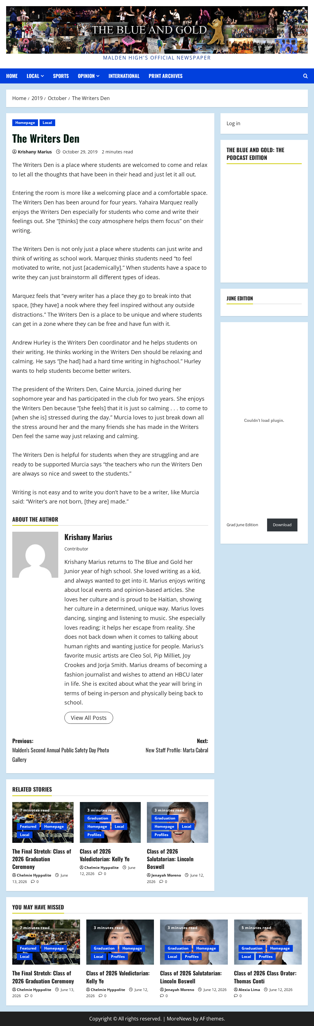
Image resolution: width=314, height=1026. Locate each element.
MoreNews (179, 1018)
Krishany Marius (35, 152)
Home (11, 75)
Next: (177, 745)
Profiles (94, 834)
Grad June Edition (242, 524)
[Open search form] (305, 76)
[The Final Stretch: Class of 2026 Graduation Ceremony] (46, 942)
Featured (28, 826)
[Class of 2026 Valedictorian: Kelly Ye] (120, 942)
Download (282, 524)
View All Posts (89, 717)
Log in (233, 123)
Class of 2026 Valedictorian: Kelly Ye (104, 855)
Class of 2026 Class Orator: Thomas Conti (265, 977)
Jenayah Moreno (166, 875)
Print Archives (165, 75)
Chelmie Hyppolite (34, 875)
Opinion (86, 75)
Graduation (97, 818)
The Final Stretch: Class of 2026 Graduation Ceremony (41, 858)
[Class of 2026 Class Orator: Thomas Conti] (268, 942)
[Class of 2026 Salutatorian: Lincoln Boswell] (194, 942)
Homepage (25, 122)
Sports (61, 75)
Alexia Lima (249, 989)
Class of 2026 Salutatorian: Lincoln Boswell (170, 858)
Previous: (60, 750)
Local (33, 75)
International (124, 75)
